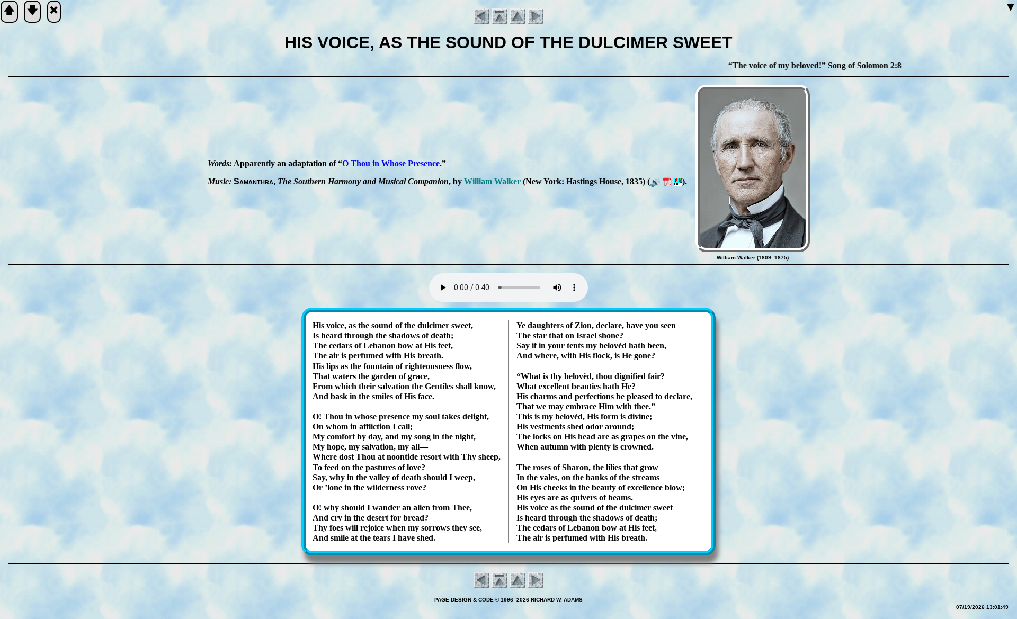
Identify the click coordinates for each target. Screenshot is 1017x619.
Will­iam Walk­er (492, 181)
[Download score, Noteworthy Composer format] (678, 181)
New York (543, 181)
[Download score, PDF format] (667, 181)
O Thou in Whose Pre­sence (391, 163)
